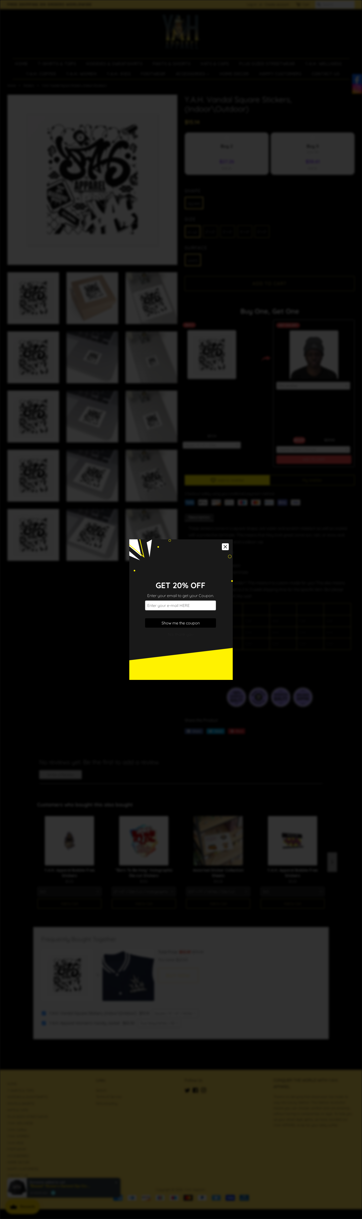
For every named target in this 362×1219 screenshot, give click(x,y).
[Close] (225, 546)
